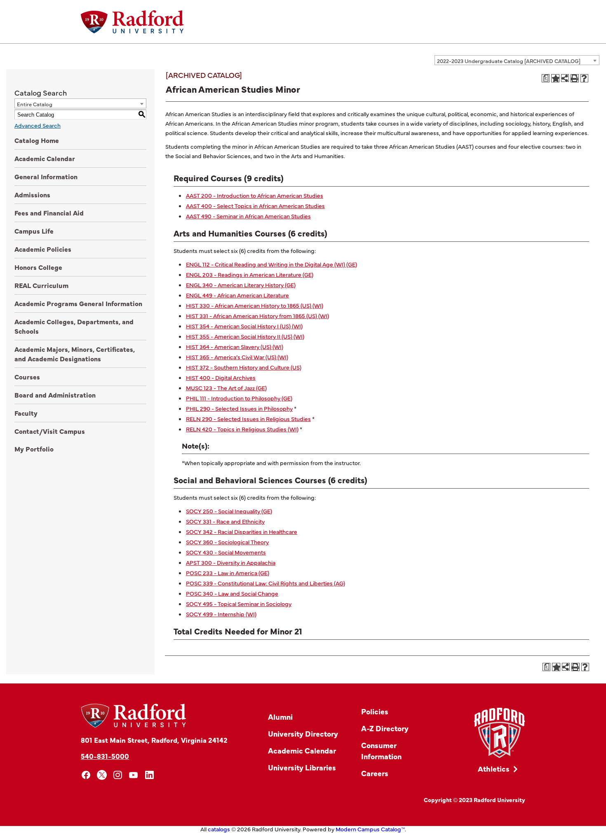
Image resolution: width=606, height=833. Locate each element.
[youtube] (134, 775)
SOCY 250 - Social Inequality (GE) (229, 511)
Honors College (38, 266)
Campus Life (34, 230)
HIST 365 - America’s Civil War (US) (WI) (237, 357)
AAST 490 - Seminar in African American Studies (248, 216)
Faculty (26, 412)
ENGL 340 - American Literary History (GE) (241, 285)
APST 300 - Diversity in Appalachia (230, 562)
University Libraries (302, 767)
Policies (374, 711)
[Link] (499, 733)
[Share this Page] (565, 78)
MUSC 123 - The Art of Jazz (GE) (226, 388)
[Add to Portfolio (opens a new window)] (555, 78)
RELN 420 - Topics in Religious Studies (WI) (242, 429)
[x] (102, 775)
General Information (46, 176)
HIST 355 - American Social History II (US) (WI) (245, 336)
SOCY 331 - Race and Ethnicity (225, 521)
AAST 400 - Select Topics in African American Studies (255, 205)
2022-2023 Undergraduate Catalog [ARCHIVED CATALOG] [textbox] (508, 60)
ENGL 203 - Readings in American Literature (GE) (249, 274)
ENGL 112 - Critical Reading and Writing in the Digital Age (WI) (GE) (271, 264)
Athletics (494, 768)
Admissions (32, 194)
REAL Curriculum (41, 285)
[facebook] (86, 775)
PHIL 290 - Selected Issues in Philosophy (239, 408)
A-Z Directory (385, 728)
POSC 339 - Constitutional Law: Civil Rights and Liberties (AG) (265, 583)
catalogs (219, 829)
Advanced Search (37, 125)
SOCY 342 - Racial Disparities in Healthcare (241, 531)
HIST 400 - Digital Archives (221, 377)
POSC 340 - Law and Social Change (232, 593)
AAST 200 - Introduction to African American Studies (254, 195)
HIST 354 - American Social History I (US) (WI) (244, 326)
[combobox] (517, 60)
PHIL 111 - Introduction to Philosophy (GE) (239, 398)
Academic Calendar (44, 158)
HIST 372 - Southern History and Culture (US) (243, 367)
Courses (27, 376)
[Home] (132, 21)
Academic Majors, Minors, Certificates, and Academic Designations (74, 353)
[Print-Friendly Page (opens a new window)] (575, 78)
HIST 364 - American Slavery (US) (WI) (234, 346)
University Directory (303, 733)
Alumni (280, 716)
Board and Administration (55, 394)
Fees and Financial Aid (49, 212)
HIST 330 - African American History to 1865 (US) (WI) (254, 305)
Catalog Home (36, 140)
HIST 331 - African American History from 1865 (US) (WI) (257, 315)
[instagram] (118, 775)
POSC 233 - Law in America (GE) (227, 573)
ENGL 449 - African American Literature (237, 295)
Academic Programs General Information (78, 303)
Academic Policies (42, 248)
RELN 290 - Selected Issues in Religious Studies (248, 418)
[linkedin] (149, 775)
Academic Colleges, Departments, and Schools (74, 326)
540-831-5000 (105, 755)
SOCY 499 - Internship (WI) (221, 614)
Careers (374, 773)
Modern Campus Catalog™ (370, 829)
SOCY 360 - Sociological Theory (227, 542)
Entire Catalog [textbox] (34, 104)
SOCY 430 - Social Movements (226, 552)
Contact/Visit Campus (49, 430)
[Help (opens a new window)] (584, 78)
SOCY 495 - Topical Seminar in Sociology (238, 603)
